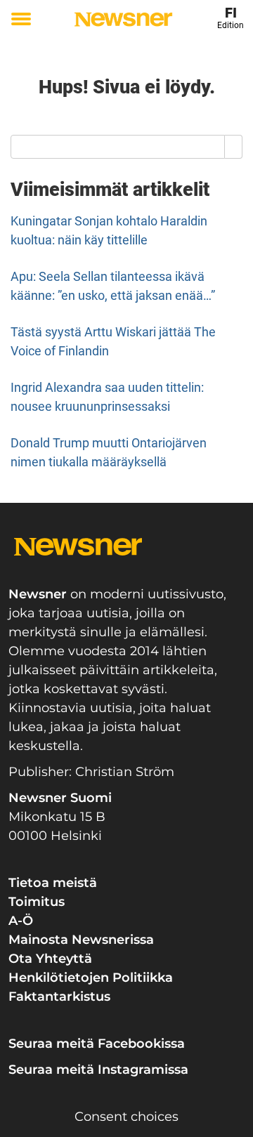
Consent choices (126, 1116)
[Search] (233, 147)
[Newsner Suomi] (123, 19)
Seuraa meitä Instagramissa (98, 1069)
